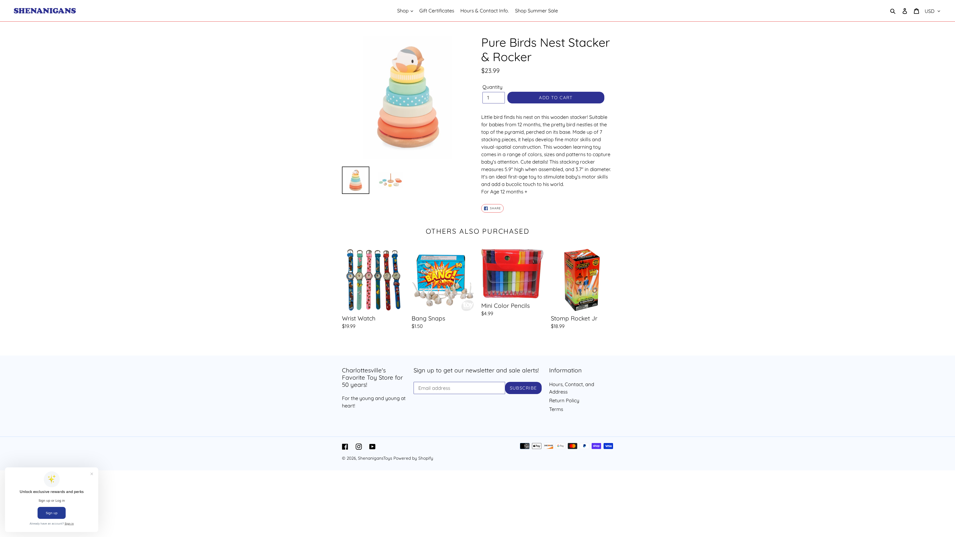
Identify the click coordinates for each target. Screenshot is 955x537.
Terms (556, 409)
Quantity (492, 87)
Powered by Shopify (413, 458)
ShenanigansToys (375, 458)
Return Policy (564, 400)
